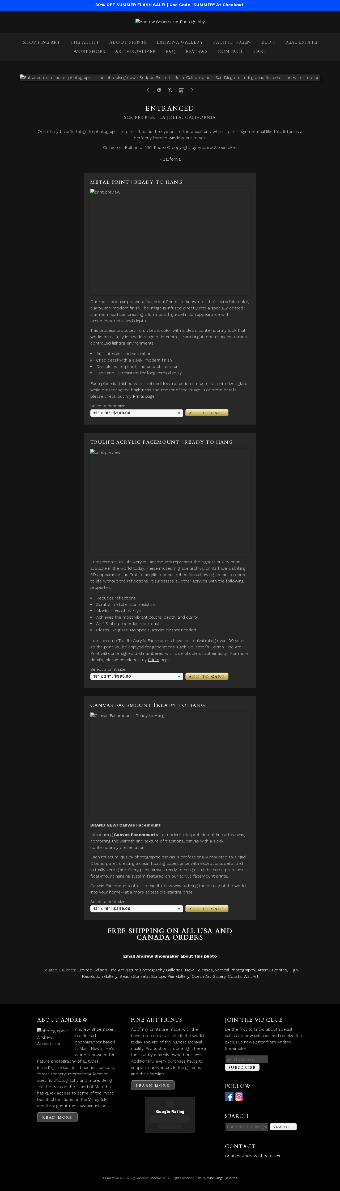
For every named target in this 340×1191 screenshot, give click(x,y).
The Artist (84, 42)
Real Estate (301, 42)
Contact (230, 51)
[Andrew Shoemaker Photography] (170, 21)
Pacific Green (232, 42)
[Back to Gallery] (159, 91)
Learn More (152, 1085)
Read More (57, 1117)
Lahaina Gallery (180, 42)
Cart (260, 51)
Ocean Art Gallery (209, 976)
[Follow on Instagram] (239, 1097)
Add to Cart (207, 413)
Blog (268, 42)
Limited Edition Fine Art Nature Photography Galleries (129, 969)
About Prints (128, 42)
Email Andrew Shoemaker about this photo (170, 956)
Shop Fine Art (42, 42)
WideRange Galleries (222, 1178)
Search (283, 1127)
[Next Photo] (192, 91)
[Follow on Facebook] (229, 1097)
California (172, 159)
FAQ (171, 51)
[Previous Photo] (148, 91)
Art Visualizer (135, 51)
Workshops (89, 51)
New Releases (199, 969)
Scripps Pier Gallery (170, 976)
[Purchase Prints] (181, 91)
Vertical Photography (235, 969)
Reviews (197, 51)
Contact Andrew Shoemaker (253, 1155)
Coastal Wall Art (243, 976)
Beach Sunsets (134, 976)
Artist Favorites (272, 969)
